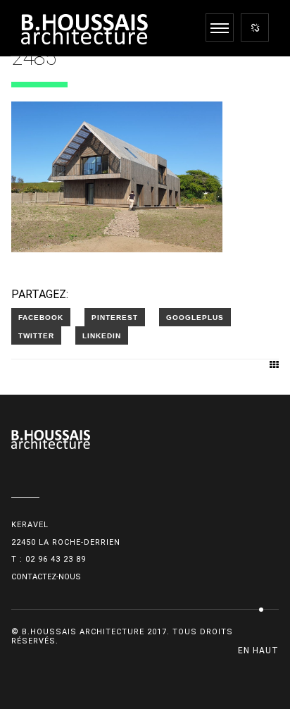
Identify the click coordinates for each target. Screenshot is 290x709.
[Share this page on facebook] (40, 317)
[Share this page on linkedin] (101, 335)
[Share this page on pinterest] (114, 317)
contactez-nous (46, 576)
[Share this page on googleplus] (195, 317)
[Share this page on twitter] (36, 335)
